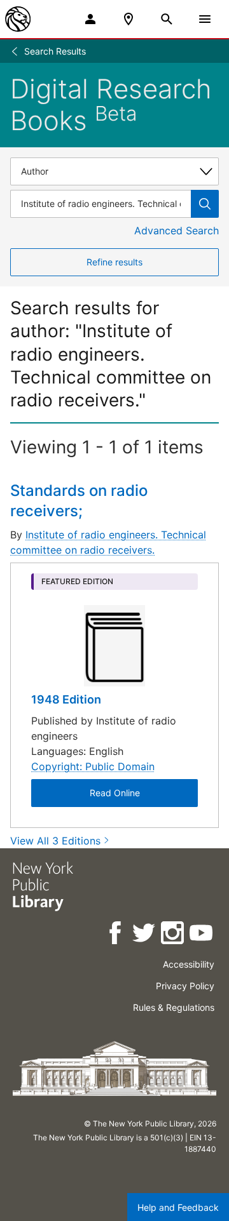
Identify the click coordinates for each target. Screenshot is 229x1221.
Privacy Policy (185, 985)
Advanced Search (176, 230)
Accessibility (188, 964)
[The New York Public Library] (18, 19)
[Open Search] (167, 19)
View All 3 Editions (55, 840)
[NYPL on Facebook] (116, 935)
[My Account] (90, 19)
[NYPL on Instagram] (173, 935)
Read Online (115, 792)
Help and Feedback (178, 1207)
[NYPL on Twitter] (144, 935)
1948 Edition (66, 699)
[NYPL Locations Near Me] (128, 19)
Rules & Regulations (173, 1007)
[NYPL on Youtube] (202, 935)
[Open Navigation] (205, 19)
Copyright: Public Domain (93, 766)
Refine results (114, 262)
